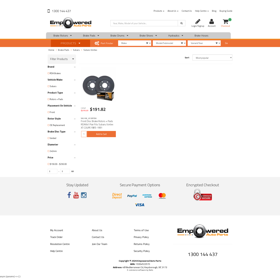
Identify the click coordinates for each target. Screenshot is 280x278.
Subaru (76, 50)
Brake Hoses (201, 35)
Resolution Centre (60, 244)
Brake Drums (117, 35)
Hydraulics (174, 35)
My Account (56, 230)
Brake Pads (89, 35)
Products (158, 10)
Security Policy (142, 251)
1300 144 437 (61, 10)
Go (226, 43)
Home (51, 50)
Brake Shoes (147, 35)
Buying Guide (226, 10)
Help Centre (201, 10)
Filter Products (59, 59)
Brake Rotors (61, 35)
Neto (151, 270)
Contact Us (187, 10)
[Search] (181, 23)
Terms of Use (141, 230)
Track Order (56, 237)
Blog (214, 10)
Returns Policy (142, 244)
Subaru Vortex (90, 50)
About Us (172, 10)
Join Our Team (99, 244)
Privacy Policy (141, 237)
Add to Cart (101, 134)
